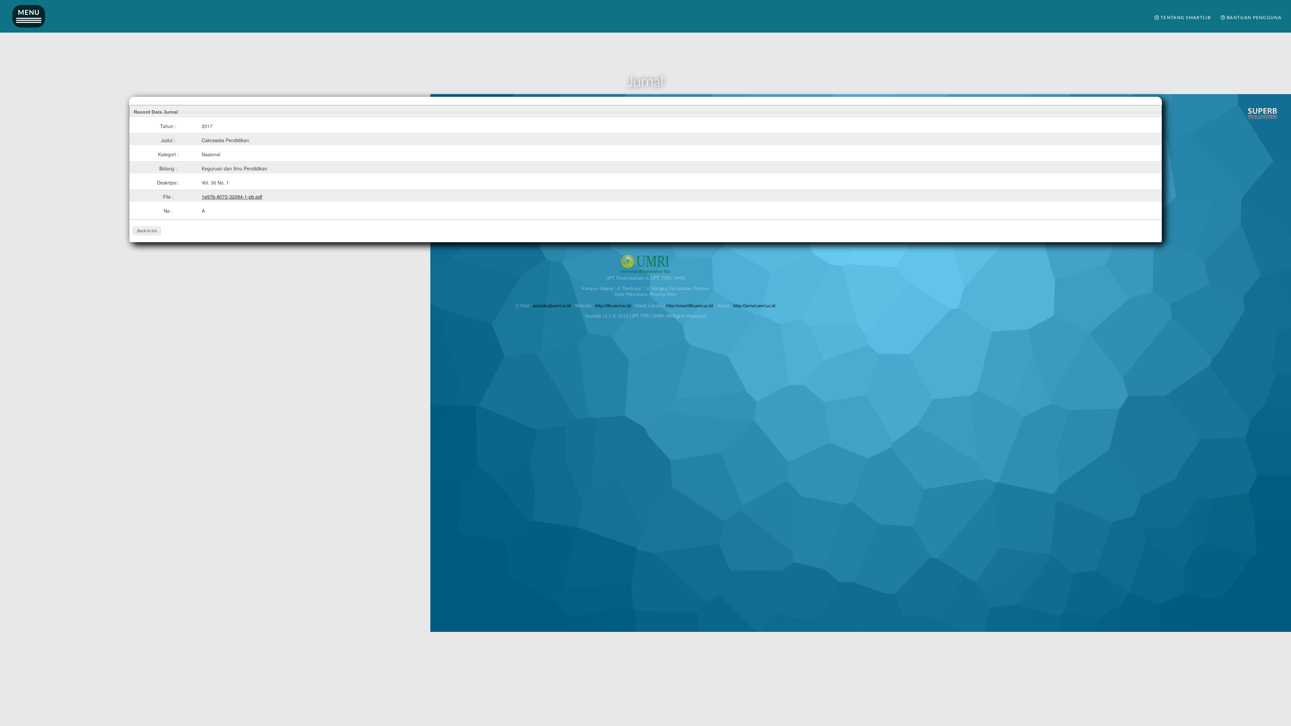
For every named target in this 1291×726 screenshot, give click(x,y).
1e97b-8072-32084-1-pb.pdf (232, 196)
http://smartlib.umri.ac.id (689, 306)
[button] (147, 231)
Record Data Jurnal (156, 112)
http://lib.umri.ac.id (613, 306)
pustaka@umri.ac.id (552, 306)
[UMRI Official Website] (645, 273)
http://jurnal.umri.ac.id (754, 306)
